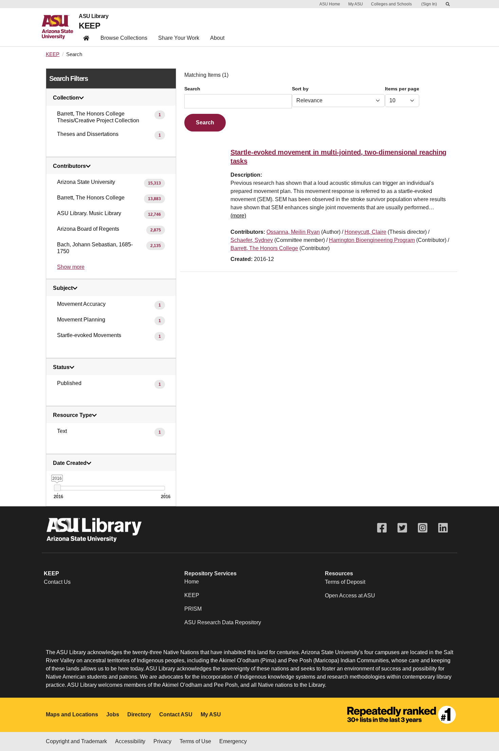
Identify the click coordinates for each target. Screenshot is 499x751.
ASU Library (93, 16)
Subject (63, 288)
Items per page (402, 88)
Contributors (69, 166)
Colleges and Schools (391, 4)
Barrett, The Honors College (264, 248)
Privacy (162, 741)
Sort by (300, 88)
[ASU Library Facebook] (382, 528)
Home (191, 581)
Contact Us (57, 582)
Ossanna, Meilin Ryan (293, 232)
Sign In (429, 4)
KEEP (89, 25)
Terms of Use (195, 741)
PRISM (193, 609)
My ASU (355, 4)
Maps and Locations (72, 714)
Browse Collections (123, 38)
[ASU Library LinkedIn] (443, 528)
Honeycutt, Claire (365, 232)
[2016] (57, 488)
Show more (71, 267)
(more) (238, 216)
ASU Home (329, 4)
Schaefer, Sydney (251, 240)
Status (61, 367)
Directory (139, 714)
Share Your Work (178, 38)
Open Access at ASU (350, 595)
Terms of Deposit (345, 582)
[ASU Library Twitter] (402, 528)
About (217, 38)
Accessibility (130, 741)
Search (192, 88)
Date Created (70, 463)
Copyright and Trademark (76, 741)
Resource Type (72, 415)
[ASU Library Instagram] (422, 528)
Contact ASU (175, 714)
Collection (66, 98)
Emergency (233, 741)
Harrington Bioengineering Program (372, 240)
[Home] (60, 27)
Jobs (112, 714)
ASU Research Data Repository (222, 622)
